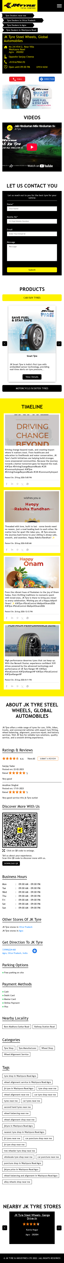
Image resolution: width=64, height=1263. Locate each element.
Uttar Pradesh (25, 927)
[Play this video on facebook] (32, 431)
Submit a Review (48, 758)
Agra (21, 930)
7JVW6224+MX (9, 949)
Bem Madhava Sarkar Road (16, 1026)
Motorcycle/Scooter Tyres (32, 388)
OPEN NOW (42, 67)
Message (11, 242)
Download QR (11, 863)
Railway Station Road (44, 1026)
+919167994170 (17, 62)
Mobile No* (12, 217)
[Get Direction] (34, 952)
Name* (10, 204)
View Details (32, 376)
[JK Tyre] (19, 6)
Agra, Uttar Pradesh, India (14, 953)
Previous (4, 343)
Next (59, 343)
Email (9, 229)
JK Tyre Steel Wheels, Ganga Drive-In (32, 1216)
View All (31, 758)
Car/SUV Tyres (32, 297)
